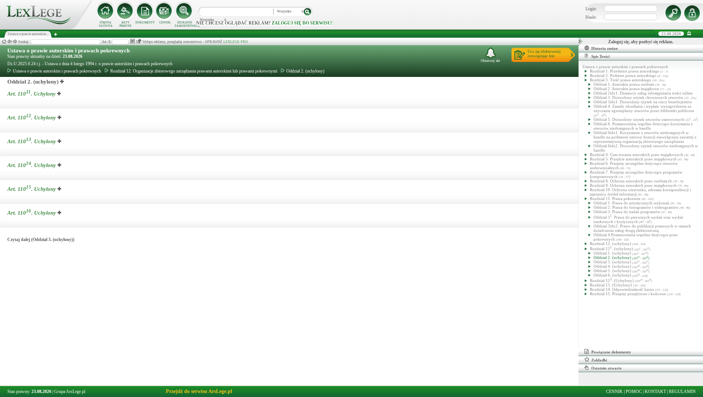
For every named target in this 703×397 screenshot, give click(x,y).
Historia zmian (604, 48)
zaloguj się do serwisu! (302, 23)
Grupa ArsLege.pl (69, 391)
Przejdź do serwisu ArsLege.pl (199, 391)
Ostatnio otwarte (606, 368)
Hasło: (591, 17)
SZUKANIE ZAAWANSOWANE (184, 24)
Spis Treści (600, 56)
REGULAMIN (682, 391)
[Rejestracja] (693, 13)
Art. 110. (31, 94)
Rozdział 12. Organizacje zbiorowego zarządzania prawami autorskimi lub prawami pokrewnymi (193, 71)
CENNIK (165, 22)
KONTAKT (655, 391)
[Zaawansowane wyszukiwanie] (184, 11)
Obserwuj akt (490, 61)
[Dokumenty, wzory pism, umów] (145, 11)
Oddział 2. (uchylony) (305, 71)
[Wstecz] (9, 42)
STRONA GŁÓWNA (105, 24)
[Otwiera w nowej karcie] (62, 81)
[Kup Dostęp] (165, 11)
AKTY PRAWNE (125, 24)
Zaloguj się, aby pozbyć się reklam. (640, 41)
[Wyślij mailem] (138, 41)
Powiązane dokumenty (611, 352)
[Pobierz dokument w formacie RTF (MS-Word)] (132, 41)
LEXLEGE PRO (235, 42)
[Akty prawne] (125, 11)
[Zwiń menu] (689, 33)
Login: (591, 8)
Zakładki (599, 360)
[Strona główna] (46, 27)
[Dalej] (15, 42)
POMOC (634, 391)
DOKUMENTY (145, 22)
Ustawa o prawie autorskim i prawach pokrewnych (68, 50)
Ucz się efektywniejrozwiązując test (544, 53)
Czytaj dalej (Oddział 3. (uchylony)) (40, 239)
